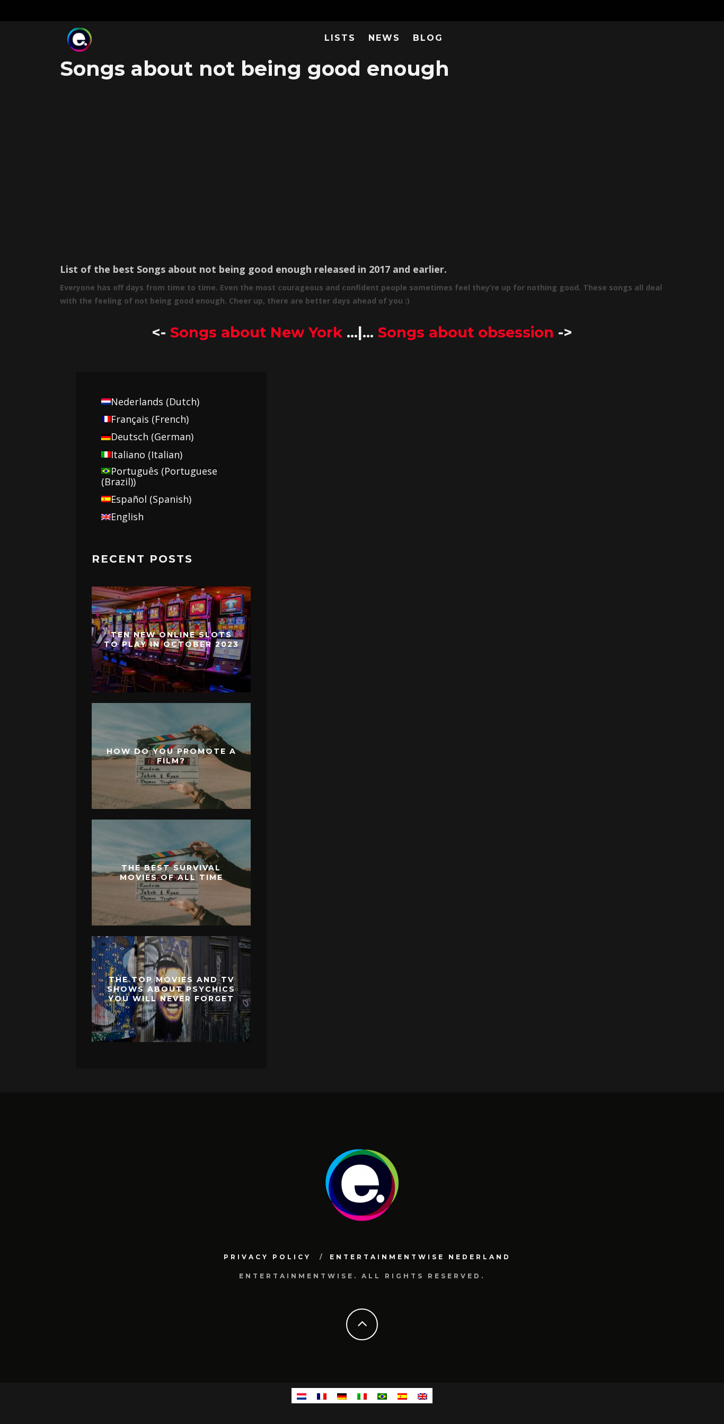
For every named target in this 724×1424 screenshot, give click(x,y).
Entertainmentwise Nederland (420, 1257)
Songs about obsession (468, 332)
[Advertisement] (362, 169)
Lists (340, 38)
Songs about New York (256, 332)
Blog (428, 38)
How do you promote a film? (171, 755)
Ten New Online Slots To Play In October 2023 (171, 638)
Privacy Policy (267, 1257)
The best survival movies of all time (171, 872)
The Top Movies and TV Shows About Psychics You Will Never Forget (171, 988)
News (384, 38)
